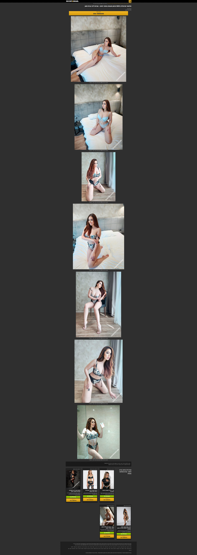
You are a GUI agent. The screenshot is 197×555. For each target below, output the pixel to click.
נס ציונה (102, 548)
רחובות (82, 548)
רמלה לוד (79, 548)
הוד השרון (114, 548)
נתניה (100, 548)
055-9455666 (90, 500)
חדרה (109, 548)
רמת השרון (73, 548)
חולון (107, 548)
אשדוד (125, 548)
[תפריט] (130, 1)
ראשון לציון (85, 548)
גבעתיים (118, 548)
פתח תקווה (95, 548)
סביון (98, 548)
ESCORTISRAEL (72, 1)
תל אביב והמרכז (129, 548)
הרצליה (112, 548)
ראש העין (88, 548)
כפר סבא (105, 548)
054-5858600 (98, 14)
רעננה (71, 548)
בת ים (120, 548)
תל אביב (130, 550)
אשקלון (123, 548)
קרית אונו (91, 548)
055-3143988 (107, 536)
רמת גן (77, 548)
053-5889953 (73, 500)
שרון (68, 548)
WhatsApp (107, 496)
